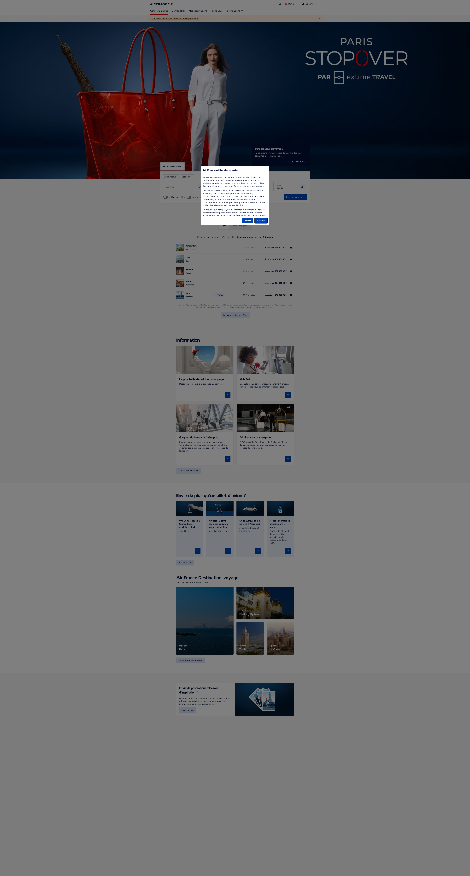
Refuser (247, 220)
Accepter (261, 220)
